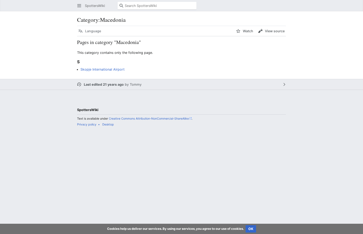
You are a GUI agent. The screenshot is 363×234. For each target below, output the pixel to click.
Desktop (108, 124)
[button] (79, 5)
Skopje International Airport (102, 69)
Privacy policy (86, 124)
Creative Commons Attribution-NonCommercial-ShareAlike (149, 118)
